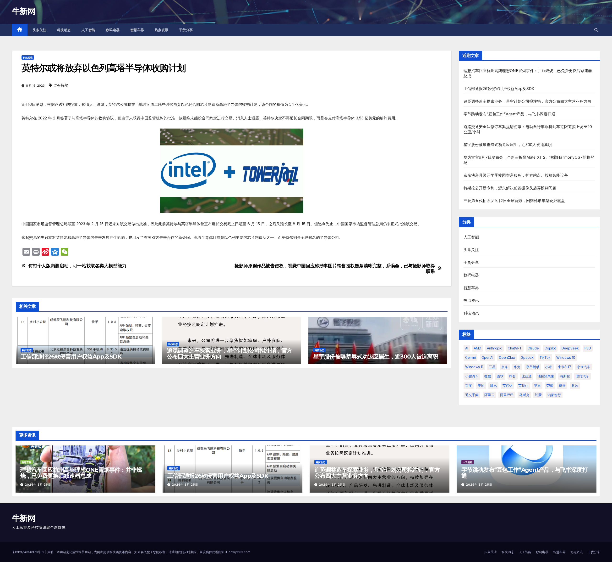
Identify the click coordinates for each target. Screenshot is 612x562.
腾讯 (493, 385)
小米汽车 (583, 367)
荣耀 (549, 385)
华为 (517, 367)
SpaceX (527, 357)
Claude (533, 348)
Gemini (470, 357)
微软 (500, 376)
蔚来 (562, 385)
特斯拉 (565, 376)
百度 (468, 385)
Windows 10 (565, 357)
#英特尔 (61, 85)
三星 (492, 367)
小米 (548, 367)
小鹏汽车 (472, 376)
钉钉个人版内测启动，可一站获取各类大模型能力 (77, 266)
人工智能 (88, 30)
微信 (487, 376)
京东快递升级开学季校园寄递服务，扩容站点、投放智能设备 (516, 175)
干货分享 (186, 30)
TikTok (545, 357)
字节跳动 (533, 367)
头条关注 (40, 30)
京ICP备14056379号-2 (28, 552)
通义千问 (472, 395)
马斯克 (524, 395)
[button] (596, 30)
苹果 (537, 385)
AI (466, 348)
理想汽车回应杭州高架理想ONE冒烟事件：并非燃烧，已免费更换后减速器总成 (81, 472)
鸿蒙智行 (554, 395)
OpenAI (487, 357)
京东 (504, 367)
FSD (588, 348)
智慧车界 (137, 30)
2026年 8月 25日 (38, 484)
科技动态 (64, 30)
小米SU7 (564, 367)
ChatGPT (515, 348)
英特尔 (523, 385)
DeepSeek (570, 348)
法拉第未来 (545, 376)
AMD (477, 348)
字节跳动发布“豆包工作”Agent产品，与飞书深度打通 (509, 114)
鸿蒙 (538, 395)
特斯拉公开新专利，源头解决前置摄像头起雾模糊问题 (510, 187)
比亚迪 (527, 376)
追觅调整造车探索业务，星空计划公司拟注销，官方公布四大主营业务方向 (229, 353)
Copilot (550, 348)
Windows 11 (474, 367)
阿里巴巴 (507, 395)
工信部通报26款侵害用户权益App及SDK (71, 356)
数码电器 (113, 30)
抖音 (512, 376)
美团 (481, 385)
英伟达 (508, 385)
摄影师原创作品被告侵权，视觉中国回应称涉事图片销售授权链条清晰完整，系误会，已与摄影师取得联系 (335, 268)
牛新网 (23, 11)
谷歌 (574, 385)
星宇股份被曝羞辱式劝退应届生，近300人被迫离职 (375, 356)
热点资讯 (162, 30)
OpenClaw (507, 357)
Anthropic (494, 348)
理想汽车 (582, 376)
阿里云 (489, 395)
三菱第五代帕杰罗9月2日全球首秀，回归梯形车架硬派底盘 (514, 200)
